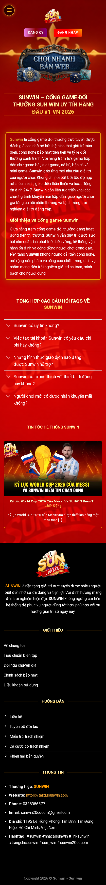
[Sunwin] (53, 16)
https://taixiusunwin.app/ (47, 795)
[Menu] (9, 10)
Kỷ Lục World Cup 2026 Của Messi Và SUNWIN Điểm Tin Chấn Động (53, 503)
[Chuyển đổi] (8, 326)
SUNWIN (13, 586)
